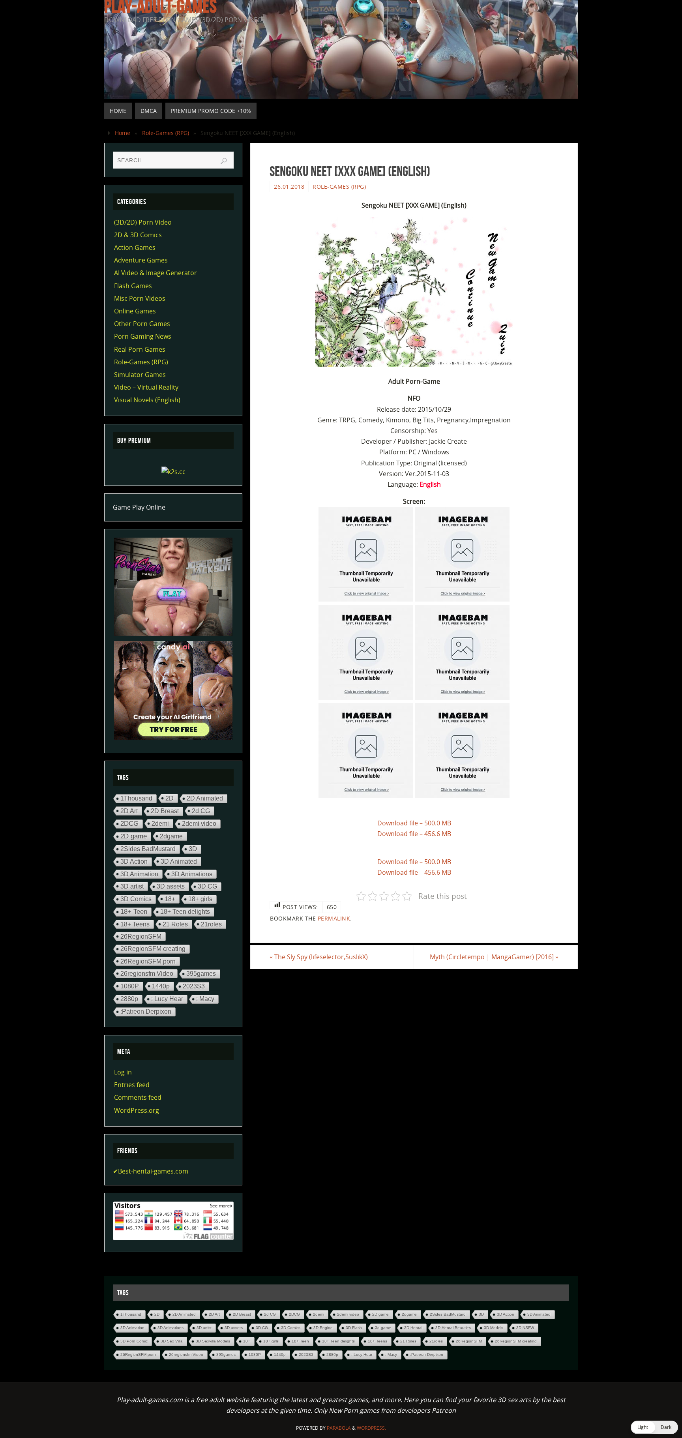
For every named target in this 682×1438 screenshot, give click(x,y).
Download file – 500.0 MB (414, 823)
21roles (211, 924)
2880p (129, 999)
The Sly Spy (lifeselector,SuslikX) (319, 956)
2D (169, 798)
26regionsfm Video (146, 973)
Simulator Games (140, 374)
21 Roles (175, 924)
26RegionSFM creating (152, 948)
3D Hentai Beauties (453, 1328)
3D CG (207, 886)
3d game (383, 1328)
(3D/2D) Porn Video (143, 222)
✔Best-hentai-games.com (150, 1171)
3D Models (493, 1328)
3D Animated (179, 861)
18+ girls (200, 899)
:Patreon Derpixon (145, 1011)
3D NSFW (525, 1328)
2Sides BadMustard (148, 849)
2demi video (199, 823)
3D (193, 849)
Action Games (135, 247)
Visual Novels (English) (147, 400)
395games (201, 973)
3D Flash (354, 1328)
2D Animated (205, 798)
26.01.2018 (289, 186)
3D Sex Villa (172, 1341)
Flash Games (133, 285)
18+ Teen (133, 911)
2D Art (129, 810)
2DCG (129, 823)
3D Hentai (413, 1328)
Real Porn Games (139, 349)
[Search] (224, 161)
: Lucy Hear (167, 999)
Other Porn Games (142, 323)
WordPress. (371, 1428)
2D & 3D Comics (138, 235)
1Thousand (136, 798)
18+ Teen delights (185, 911)
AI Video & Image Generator (155, 272)
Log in (123, 1072)
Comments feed (137, 1097)
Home (122, 133)
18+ (170, 898)
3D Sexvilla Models (213, 1341)
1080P (129, 986)
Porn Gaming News (142, 336)
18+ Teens (135, 924)
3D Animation (139, 873)
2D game (133, 836)
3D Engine (323, 1328)
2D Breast (165, 811)
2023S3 (194, 986)
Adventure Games (141, 260)
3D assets (171, 886)
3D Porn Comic (134, 1341)
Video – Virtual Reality (146, 387)
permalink (334, 918)
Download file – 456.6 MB (414, 833)
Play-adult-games (160, 6)
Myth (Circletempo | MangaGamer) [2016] (494, 956)
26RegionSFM (140, 936)
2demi (160, 823)
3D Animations (191, 873)
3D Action (134, 861)
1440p (161, 986)
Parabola (339, 1428)
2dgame (171, 836)
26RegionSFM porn (148, 961)
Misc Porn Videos (139, 298)
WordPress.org (136, 1110)
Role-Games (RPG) (165, 133)
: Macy (205, 999)
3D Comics (136, 899)
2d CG (201, 810)
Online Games (135, 311)
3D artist (132, 886)
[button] (654, 1427)
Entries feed (132, 1084)
